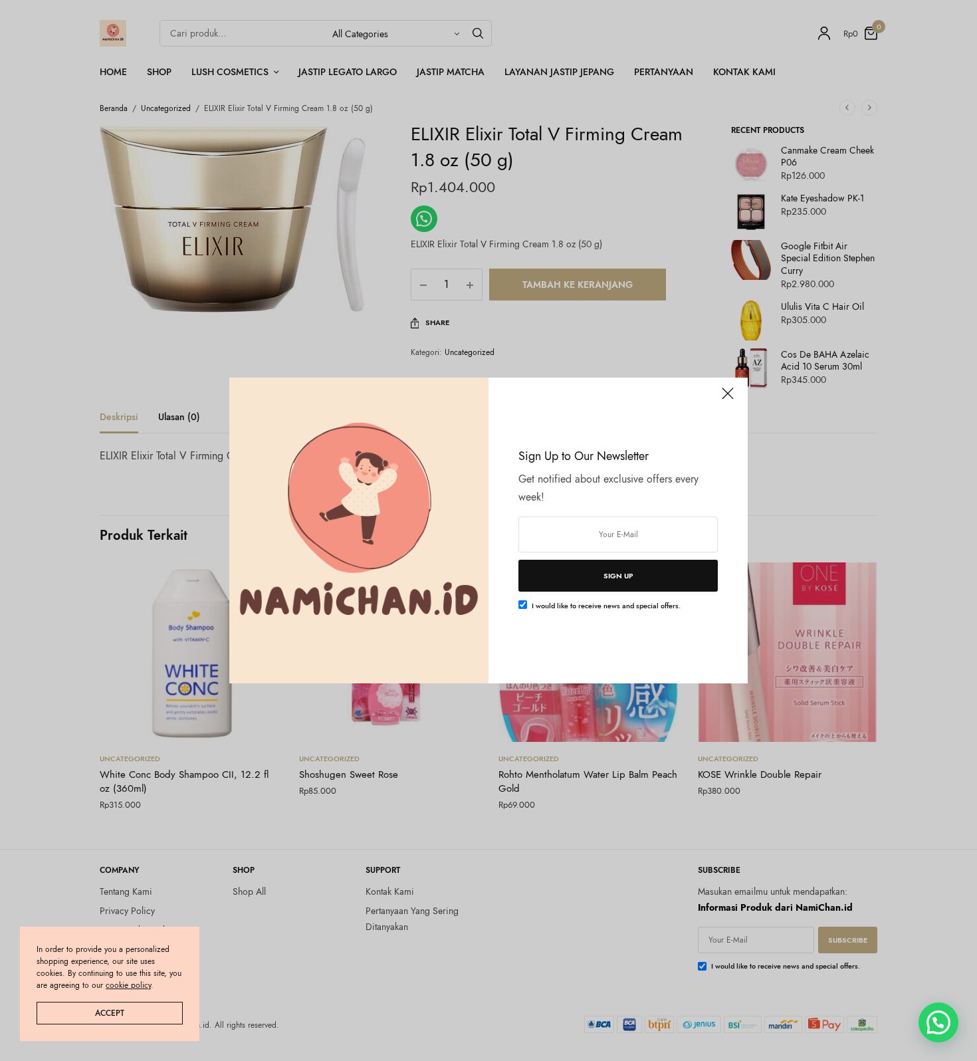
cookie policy (128, 985)
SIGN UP (618, 575)
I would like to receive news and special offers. (606, 605)
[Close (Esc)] (727, 398)
